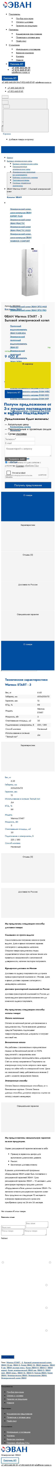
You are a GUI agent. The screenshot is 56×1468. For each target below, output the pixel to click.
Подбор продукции (24, 18)
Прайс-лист (21, 41)
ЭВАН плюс (11, 1372)
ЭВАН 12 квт (6, 1365)
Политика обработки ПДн (27, 465)
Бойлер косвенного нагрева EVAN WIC (29, 395)
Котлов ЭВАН (40, 1372)
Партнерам (13, 29)
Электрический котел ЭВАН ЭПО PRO (28, 310)
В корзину (28, 363)
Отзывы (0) (28, 554)
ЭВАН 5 (40, 1370)
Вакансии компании (25, 52)
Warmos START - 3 (14, 1362)
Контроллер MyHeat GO (21, 436)
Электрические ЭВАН (17, 1375)
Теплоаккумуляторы (21, 180)
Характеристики (28, 525)
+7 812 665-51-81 (21, 70)
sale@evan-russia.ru (21, 72)
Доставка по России (27, 584)
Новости (19, 59)
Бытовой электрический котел (37, 1362)
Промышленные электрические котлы (21, 168)
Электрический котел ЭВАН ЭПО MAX (28, 306)
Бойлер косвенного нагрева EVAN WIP (29, 398)
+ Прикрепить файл (15, 459)
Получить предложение (28, 485)
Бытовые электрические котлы (25, 163)
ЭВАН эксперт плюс (16, 1367)
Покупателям (14, 14)
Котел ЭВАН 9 (32, 1367)
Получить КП (16, 64)
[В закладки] (22, 241)
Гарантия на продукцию (26, 25)
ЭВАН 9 (29, 1372)
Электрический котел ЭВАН (13, 1378)
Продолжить (7, 1357)
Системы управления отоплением (22, 184)
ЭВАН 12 (21, 1372)
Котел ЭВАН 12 (28, 1365)
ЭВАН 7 (43, 1367)
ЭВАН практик (42, 1365)
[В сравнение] (22, 218)
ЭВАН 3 (16, 1365)
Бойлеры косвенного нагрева (25, 177)
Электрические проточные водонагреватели (24, 173)
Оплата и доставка (24, 22)
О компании (14, 45)
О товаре (27, 495)
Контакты (20, 56)
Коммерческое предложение (29, 33)
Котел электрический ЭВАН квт (22, 1370)
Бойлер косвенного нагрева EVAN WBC (30, 391)
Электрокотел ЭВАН (37, 1375)
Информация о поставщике (28, 49)
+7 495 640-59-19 (21, 67)
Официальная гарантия (28, 614)
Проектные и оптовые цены (28, 37)
